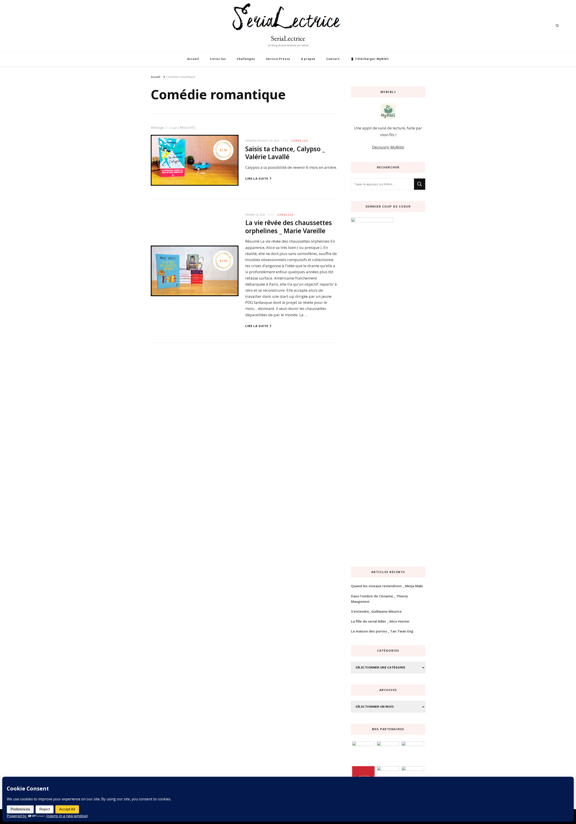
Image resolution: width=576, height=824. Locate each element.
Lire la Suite (256, 178)
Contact (333, 59)
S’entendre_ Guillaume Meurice (376, 611)
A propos (308, 59)
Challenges (246, 59)
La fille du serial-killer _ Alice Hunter (380, 621)
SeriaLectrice (288, 38)
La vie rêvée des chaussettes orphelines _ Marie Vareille (288, 226)
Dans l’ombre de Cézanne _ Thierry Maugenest (379, 599)
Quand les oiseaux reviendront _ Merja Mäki (387, 586)
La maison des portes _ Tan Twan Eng (382, 631)
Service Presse (278, 59)
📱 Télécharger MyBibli (370, 59)
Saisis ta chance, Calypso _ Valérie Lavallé (285, 152)
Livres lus (218, 59)
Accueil (193, 59)
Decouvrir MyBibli (388, 147)
